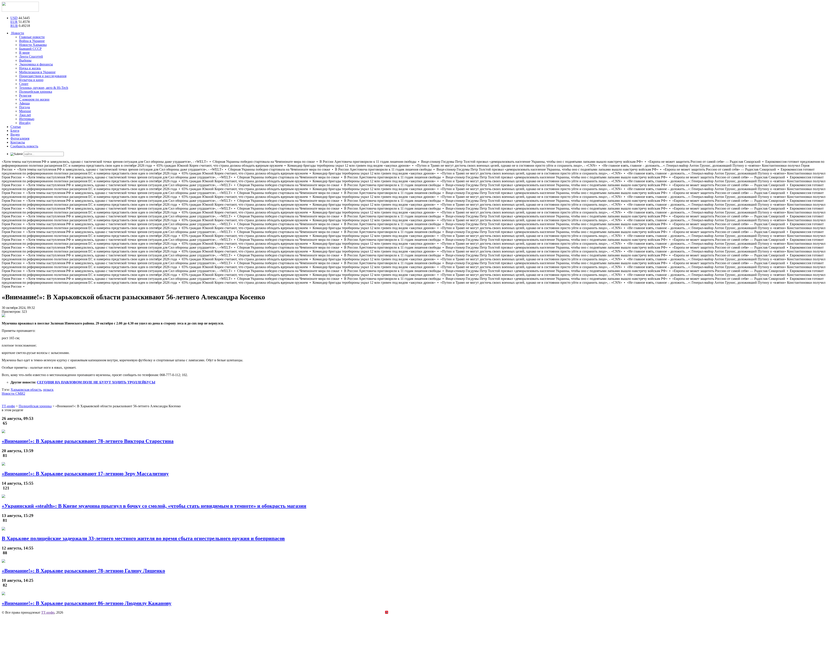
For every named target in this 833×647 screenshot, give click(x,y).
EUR (14, 22)
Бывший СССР (30, 49)
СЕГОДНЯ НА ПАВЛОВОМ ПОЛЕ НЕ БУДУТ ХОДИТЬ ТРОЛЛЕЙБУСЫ (96, 382)
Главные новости (32, 37)
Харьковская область (26, 389)
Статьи (15, 127)
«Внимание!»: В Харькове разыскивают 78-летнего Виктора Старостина (88, 441)
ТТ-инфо (47, 612)
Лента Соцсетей (31, 56)
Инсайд (24, 123)
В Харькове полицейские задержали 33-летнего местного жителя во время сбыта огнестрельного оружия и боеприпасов (143, 538)
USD (14, 18)
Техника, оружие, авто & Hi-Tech (43, 88)
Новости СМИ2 (13, 393)
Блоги (14, 130)
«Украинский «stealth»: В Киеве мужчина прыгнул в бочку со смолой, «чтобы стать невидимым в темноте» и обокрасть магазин (154, 506)
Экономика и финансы (36, 64)
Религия (25, 95)
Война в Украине (32, 41)
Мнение (25, 111)
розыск (48, 389)
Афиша (24, 103)
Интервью (26, 119)
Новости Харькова (33, 45)
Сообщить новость (24, 146)
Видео (15, 134)
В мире (24, 52)
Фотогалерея (19, 138)
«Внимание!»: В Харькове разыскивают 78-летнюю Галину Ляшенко (83, 571)
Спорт (23, 84)
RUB (14, 26)
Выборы (25, 60)
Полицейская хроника (35, 91)
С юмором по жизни (34, 99)
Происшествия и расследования (42, 76)
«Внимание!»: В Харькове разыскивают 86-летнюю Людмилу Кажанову (86, 603)
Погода (24, 107)
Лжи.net (25, 115)
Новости (17, 33)
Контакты (17, 142)
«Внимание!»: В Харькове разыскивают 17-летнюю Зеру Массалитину (85, 473)
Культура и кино (31, 80)
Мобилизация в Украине (37, 72)
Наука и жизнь (30, 68)
